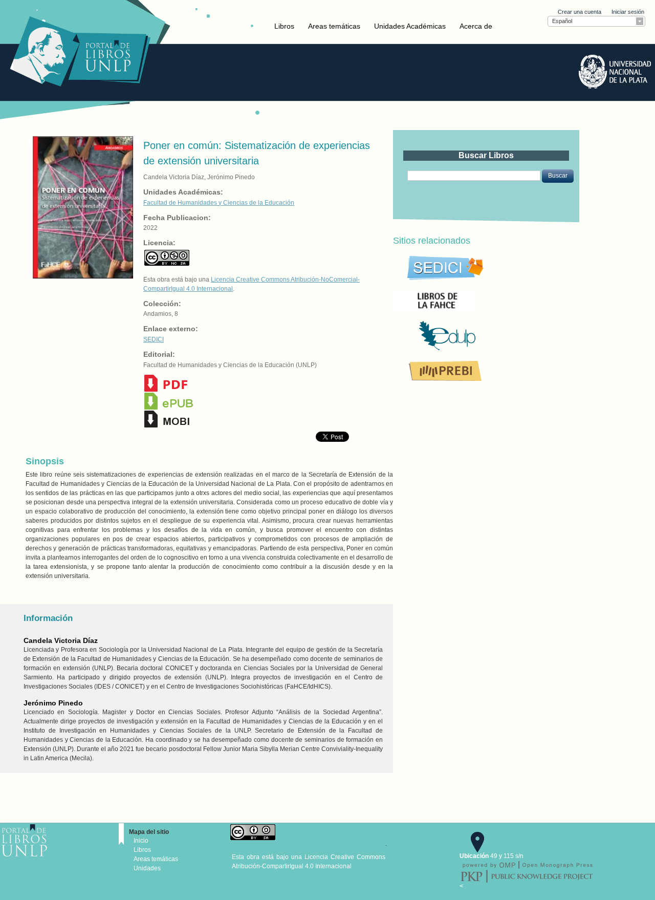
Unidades (147, 868)
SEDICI (153, 339)
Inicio (141, 840)
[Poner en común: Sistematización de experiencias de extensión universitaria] (82, 206)
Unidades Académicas (410, 26)
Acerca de (476, 26)
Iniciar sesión (628, 12)
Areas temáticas (334, 26)
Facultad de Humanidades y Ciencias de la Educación (218, 202)
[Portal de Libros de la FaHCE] (470, 300)
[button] (558, 176)
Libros (284, 26)
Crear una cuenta (579, 12)
